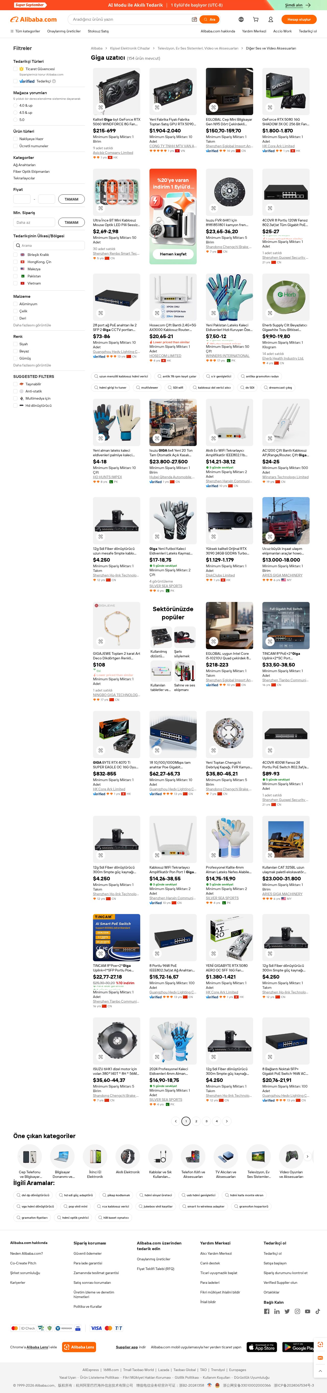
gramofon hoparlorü (253, 1206)
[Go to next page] (226, 1121)
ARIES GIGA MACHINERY (282, 575)
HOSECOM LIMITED (165, 356)
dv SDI (250, 387)
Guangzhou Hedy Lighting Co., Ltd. (116, 352)
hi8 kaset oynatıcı (116, 1217)
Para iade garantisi (88, 1263)
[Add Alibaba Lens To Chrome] (79, 1347)
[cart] (257, 20)
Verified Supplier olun (280, 1282)
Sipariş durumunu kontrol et (286, 1273)
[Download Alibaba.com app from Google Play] (299, 1347)
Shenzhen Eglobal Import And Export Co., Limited (229, 146)
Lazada (163, 1370)
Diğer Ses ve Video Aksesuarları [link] (271, 48)
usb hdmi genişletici (201, 1195)
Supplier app (127, 1347)
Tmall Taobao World (138, 1370)
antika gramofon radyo (262, 376)
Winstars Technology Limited (285, 477)
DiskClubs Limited (220, 575)
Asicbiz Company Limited (113, 153)
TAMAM (71, 199)
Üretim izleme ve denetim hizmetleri (94, 1294)
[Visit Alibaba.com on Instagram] (297, 1311)
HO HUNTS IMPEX (107, 477)
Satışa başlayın (275, 1263)
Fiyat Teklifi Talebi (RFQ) (155, 1269)
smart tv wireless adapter (206, 1206)
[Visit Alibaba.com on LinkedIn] (277, 1311)
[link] (320, 1344)
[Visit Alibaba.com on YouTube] (308, 1311)
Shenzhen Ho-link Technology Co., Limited (116, 575)
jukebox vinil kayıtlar (158, 1206)
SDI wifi (178, 387)
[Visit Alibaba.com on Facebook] (267, 1311)
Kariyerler (17, 1282)
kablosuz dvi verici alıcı (214, 387)
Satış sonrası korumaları (92, 1282)
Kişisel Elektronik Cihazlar (130, 48)
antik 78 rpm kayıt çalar (179, 376)
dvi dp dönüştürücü (35, 1195)
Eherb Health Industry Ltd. (283, 358)
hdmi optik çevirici (75, 1217)
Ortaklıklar (271, 1292)
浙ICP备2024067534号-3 (294, 1385)
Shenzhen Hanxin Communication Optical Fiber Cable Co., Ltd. (229, 481)
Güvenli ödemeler (88, 1253)
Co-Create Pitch (23, 1263)
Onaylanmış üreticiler (153, 1259)
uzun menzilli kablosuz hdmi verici (123, 376)
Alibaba (96, 48)
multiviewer (149, 387)
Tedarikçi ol (273, 1253)
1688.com (111, 1370)
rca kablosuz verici (115, 1206)
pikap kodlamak (119, 1195)
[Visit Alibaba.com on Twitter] (287, 1311)
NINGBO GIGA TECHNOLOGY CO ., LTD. (116, 695)
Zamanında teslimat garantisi (96, 1273)
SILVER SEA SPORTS (165, 586)
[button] (194, 19)
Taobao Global (184, 1370)
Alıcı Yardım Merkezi (216, 1253)
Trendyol (218, 1370)
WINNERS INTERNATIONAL (228, 356)
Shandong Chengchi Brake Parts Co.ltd (229, 247)
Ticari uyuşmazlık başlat (218, 1273)
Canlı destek (210, 1263)
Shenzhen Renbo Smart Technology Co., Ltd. (116, 253)
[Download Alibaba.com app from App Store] (262, 1347)
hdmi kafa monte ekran (246, 1195)
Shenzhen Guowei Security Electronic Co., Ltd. (286, 257)
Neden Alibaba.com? (26, 1253)
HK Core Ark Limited (278, 146)
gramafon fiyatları (35, 1217)
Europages (237, 1370)
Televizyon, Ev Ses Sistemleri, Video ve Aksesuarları (198, 48)
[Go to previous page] (175, 1121)
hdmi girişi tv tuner (112, 387)
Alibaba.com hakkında (29, 1243)
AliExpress (91, 1370)
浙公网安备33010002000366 (247, 1385)
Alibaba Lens (37, 1347)
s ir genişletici (221, 376)
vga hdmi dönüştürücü (38, 1206)
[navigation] (49, 585)
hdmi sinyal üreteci (158, 1195)
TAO (203, 1370)
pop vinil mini (78, 1206)
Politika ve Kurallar (88, 1306)
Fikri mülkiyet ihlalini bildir (220, 1292)
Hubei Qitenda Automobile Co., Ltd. (173, 477)
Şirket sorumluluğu (25, 1273)
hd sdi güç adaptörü (78, 1195)
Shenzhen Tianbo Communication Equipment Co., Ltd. (286, 680)
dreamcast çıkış (280, 387)
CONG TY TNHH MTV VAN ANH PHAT (173, 146)
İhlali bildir (208, 1302)
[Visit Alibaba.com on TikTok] (318, 1311)
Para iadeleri (209, 1282)
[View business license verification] (209, 1385)
